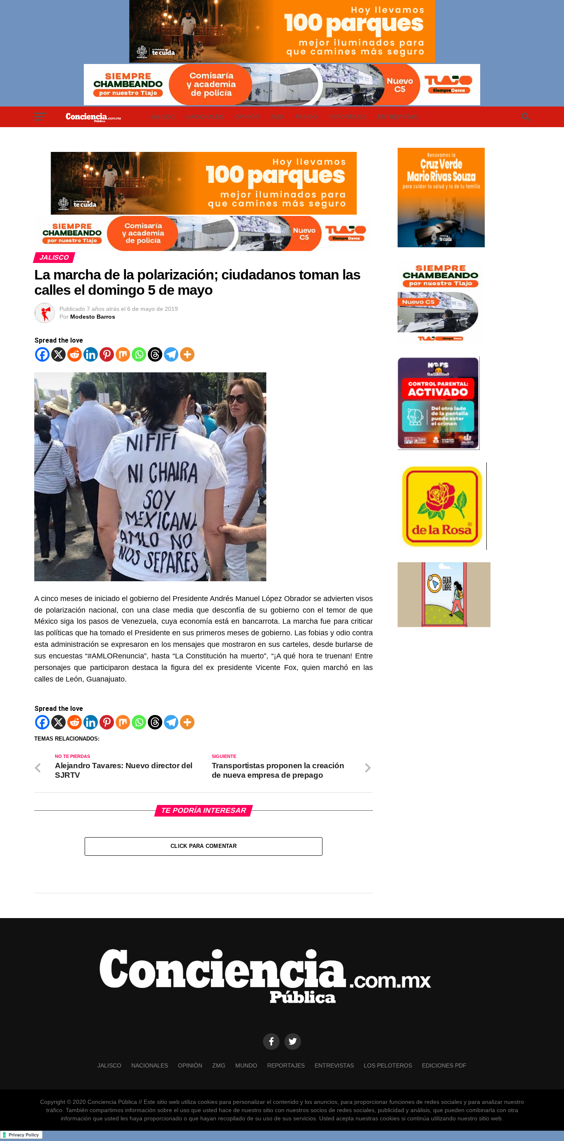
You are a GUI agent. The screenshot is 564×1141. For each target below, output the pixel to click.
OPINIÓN (247, 117)
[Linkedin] (90, 354)
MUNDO (306, 117)
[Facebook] (42, 354)
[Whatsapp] (139, 354)
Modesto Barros (92, 316)
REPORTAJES (347, 117)
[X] (58, 354)
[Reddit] (74, 354)
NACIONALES (204, 117)
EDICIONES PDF (444, 1065)
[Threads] (155, 354)
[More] (187, 354)
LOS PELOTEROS (388, 1065)
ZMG (277, 117)
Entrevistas (397, 117)
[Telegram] (171, 354)
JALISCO (163, 117)
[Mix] (123, 354)
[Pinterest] (107, 354)
